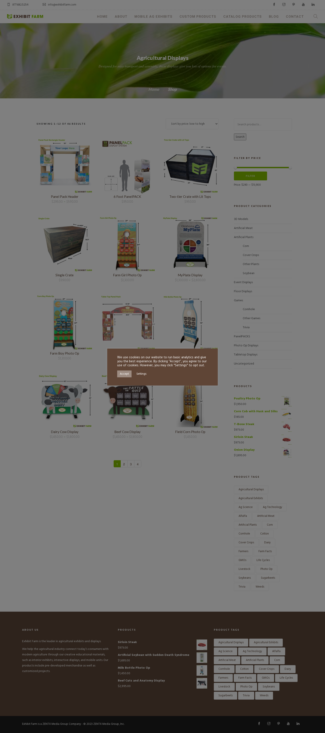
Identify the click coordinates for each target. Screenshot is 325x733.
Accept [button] (124, 374)
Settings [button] (141, 374)
